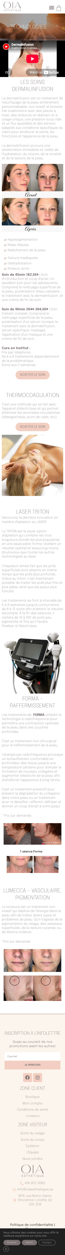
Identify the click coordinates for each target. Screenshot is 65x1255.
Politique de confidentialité (31, 1225)
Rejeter (29, 1243)
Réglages (47, 1243)
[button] (51, 8)
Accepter (12, 1243)
